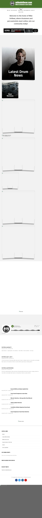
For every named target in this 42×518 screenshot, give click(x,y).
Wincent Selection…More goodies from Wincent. (21, 398)
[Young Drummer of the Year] (18, 191)
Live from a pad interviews (7, 368)
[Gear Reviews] (10, 82)
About (3, 434)
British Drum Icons (5, 439)
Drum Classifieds (5, 447)
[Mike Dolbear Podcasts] (6, 135)
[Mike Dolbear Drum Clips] (10, 173)
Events (3, 444)
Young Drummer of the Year (7, 442)
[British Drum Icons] (18, 226)
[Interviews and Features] (18, 100)
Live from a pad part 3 (6, 347)
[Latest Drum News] (18, 47)
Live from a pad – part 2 (7, 356)
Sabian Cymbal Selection (16, 402)
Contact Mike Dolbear (6, 436)
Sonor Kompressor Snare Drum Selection (20, 411)
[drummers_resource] (18, 138)
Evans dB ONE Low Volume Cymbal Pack (19, 389)
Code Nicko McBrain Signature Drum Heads (20, 407)
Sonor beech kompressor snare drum (19, 393)
